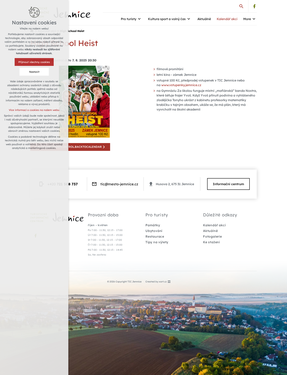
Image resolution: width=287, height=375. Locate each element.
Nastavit (34, 71)
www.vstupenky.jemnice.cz (181, 85)
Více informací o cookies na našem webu (34, 109)
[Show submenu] (139, 19)
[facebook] (254, 6)
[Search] (241, 6)
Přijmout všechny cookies (34, 62)
